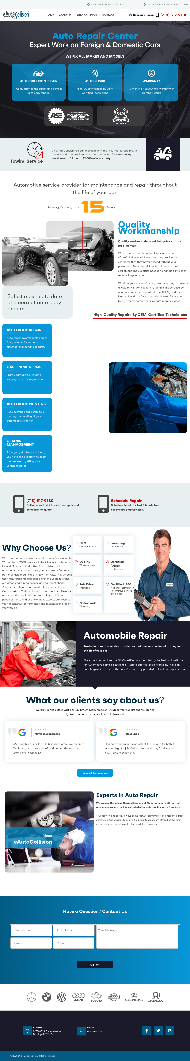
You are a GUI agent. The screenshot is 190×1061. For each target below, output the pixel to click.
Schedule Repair (143, 15)
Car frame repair (24, 367)
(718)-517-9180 (95, 1031)
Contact (108, 15)
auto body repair (24, 330)
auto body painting (26, 404)
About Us (65, 15)
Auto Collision (86, 15)
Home (50, 15)
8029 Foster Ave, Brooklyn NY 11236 (168, 4)
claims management (20, 443)
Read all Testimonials (95, 772)
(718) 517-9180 (173, 15)
